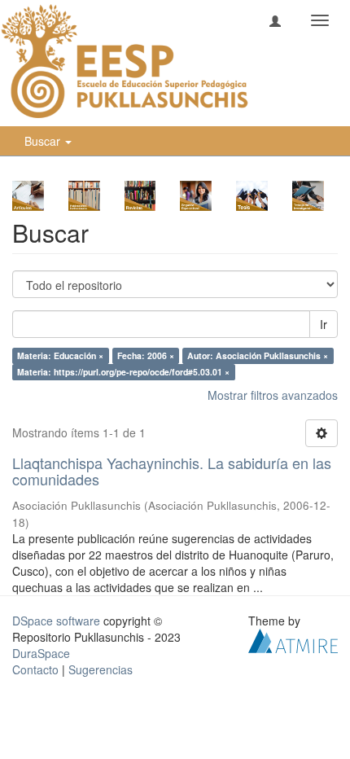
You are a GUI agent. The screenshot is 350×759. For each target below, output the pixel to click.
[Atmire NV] (293, 638)
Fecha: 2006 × (145, 355)
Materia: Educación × (60, 355)
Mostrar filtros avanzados (273, 395)
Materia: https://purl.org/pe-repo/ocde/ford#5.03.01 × (123, 372)
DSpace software (56, 620)
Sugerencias (100, 669)
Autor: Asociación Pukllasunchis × (257, 355)
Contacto (35, 669)
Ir (323, 324)
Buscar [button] (43, 141)
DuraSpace (41, 653)
